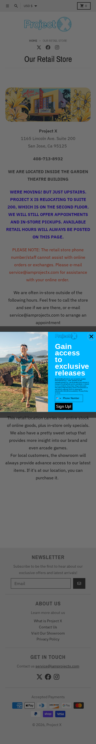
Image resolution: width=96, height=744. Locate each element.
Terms (58, 393)
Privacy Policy (83, 391)
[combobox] (58, 398)
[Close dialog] (91, 336)
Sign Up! (63, 406)
